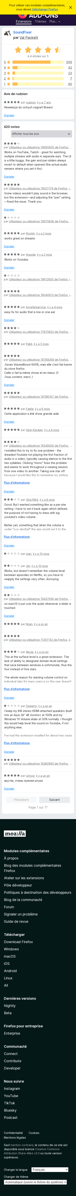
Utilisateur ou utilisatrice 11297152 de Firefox (38, 639)
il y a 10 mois (41, 553)
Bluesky (10, 1110)
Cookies (34, 1132)
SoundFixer (22, 32)
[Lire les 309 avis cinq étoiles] (38, 62)
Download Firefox (18, 942)
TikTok (9, 1103)
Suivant (54, 800)
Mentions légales (15, 1137)
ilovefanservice (36, 307)
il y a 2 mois (43, 233)
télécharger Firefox (45, 9)
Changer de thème (16, 1176)
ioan (28, 553)
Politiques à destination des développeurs (37, 892)
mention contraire (22, 1145)
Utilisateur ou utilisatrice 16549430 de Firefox (38, 445)
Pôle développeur (18, 885)
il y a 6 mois (42, 408)
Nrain (29, 624)
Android (10, 971)
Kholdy (30, 233)
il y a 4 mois (54, 307)
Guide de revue (16, 921)
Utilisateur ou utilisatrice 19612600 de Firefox (38, 279)
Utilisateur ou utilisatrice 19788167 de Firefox (38, 396)
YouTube (11, 1096)
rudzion (31, 102)
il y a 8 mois (47, 499)
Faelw (29, 408)
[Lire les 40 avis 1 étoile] (38, 84)
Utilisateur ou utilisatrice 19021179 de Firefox (38, 188)
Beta (7, 1013)
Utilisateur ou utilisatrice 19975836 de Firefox (38, 221)
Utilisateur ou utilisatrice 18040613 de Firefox (38, 295)
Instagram (12, 1088)
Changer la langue (15, 1169)
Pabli (29, 344)
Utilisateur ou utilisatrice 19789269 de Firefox (38, 359)
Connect (11, 1054)
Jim (28, 566)
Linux (8, 978)
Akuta (29, 652)
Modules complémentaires (26, 851)
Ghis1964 (32, 499)
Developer (12, 1068)
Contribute (12, 1061)
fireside (31, 254)
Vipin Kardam (34, 430)
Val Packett (28, 37)
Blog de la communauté (23, 900)
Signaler (9, 115)
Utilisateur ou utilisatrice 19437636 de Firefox (38, 598)
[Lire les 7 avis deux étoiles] (38, 78)
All (6, 985)
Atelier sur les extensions (24, 878)
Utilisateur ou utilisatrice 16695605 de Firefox (38, 147)
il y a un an (41, 624)
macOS (10, 956)
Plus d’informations (17, 482)
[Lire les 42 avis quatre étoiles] (38, 67)
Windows (11, 949)
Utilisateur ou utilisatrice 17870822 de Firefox (38, 331)
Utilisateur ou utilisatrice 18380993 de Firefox (38, 763)
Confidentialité (13, 1132)
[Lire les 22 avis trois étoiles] (38, 73)
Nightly (10, 1006)
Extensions (24, 21)
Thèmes (40, 21)
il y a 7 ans (44, 102)
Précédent (21, 800)
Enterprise (12, 1033)
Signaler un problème (21, 914)
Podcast (11, 1117)
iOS (7, 964)
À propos (11, 858)
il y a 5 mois (41, 344)
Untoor (30, 775)
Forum (9, 907)
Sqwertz (31, 706)
